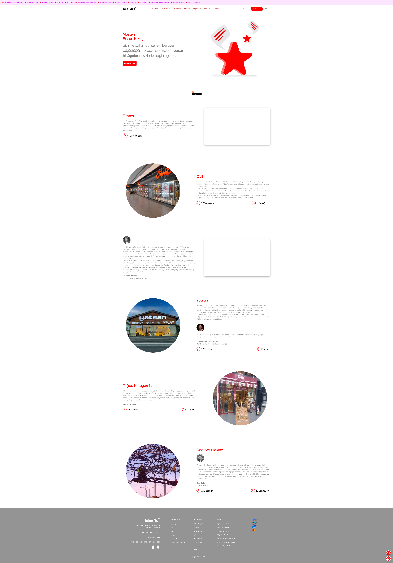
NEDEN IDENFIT (165, 9)
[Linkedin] (150, 542)
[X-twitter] (141, 542)
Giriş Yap (245, 9)
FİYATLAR (187, 9)
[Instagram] (145, 542)
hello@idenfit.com (154, 537)
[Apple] (153, 547)
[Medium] (158, 542)
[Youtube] (137, 542)
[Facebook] (132, 542)
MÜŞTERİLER (197, 9)
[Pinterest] (154, 542)
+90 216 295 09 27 (150, 532)
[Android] (158, 547)
